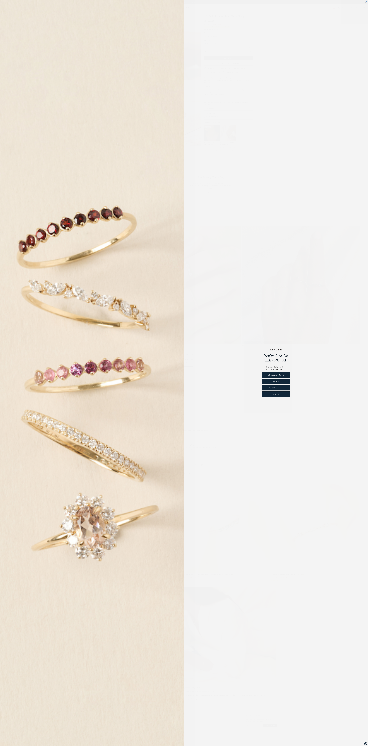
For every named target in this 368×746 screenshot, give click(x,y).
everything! (276, 394)
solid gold (276, 381)
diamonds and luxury (276, 387)
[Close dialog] (365, 2)
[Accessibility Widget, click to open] (365, 743)
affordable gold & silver (276, 375)
